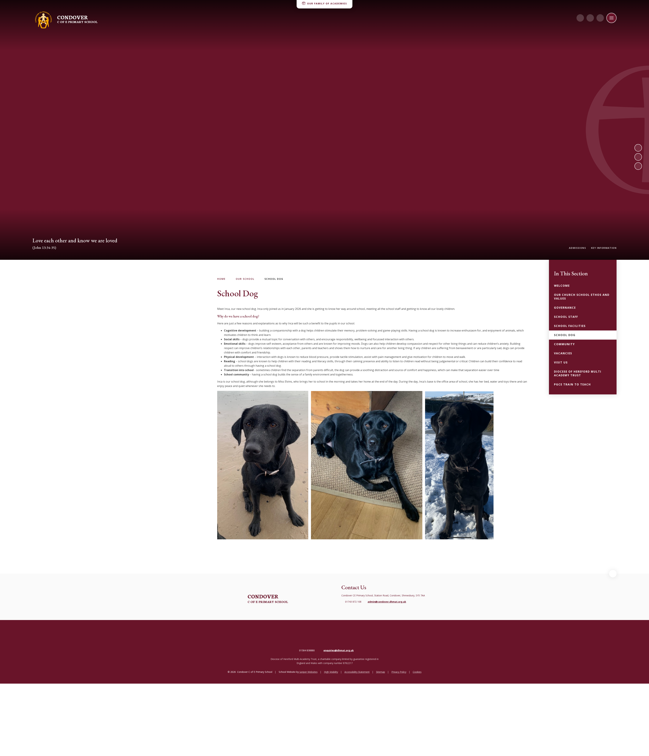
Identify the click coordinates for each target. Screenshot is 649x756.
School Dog (274, 278)
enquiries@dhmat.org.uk (338, 650)
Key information (604, 247)
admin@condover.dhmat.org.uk (387, 601)
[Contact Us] (580, 18)
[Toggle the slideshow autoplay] (638, 166)
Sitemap (380, 671)
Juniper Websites (308, 671)
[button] (613, 573)
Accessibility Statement (357, 671)
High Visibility (331, 671)
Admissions (577, 247)
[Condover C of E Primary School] (43, 20)
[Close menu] (611, 18)
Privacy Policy (398, 671)
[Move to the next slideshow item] (638, 148)
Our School (245, 278)
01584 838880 (307, 650)
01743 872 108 (353, 601)
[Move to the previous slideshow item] (638, 157)
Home (221, 278)
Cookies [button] (417, 671)
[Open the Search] (600, 18)
